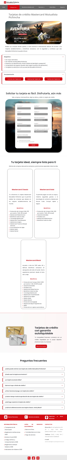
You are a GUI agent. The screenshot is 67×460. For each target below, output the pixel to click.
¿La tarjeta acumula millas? (13, 380)
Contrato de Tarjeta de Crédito (14, 79)
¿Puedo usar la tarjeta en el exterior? (16, 374)
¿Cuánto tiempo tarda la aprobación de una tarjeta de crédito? (24, 396)
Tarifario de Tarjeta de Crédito (53, 79)
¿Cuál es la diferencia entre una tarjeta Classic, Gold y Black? (23, 407)
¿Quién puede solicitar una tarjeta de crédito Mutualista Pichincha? (25, 369)
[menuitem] (4, 7)
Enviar (33, 145)
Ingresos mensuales (22, 135)
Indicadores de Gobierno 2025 (13, 449)
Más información (41, 346)
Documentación (9, 74)
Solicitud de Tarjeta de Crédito (33, 79)
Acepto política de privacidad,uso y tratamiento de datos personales (26, 141)
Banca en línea (29, 429)
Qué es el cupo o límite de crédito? (15, 385)
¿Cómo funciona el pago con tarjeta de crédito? (19, 391)
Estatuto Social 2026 (11, 437)
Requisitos (7, 57)
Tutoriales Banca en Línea (32, 432)
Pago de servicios (30, 435)
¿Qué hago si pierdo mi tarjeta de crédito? (17, 402)
